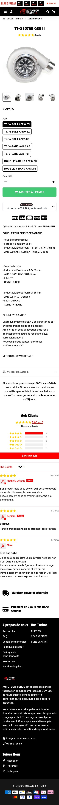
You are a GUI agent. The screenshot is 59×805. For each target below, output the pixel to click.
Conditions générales (14, 641)
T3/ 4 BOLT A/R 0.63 (17, 124)
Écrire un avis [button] (29, 455)
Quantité (7, 175)
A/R (5, 118)
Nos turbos (9, 661)
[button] (26, 35)
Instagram (12, 770)
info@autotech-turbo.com (21, 738)
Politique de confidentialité (11, 654)
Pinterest (11, 765)
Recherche (9, 631)
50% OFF (52, 3)
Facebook (12, 760)
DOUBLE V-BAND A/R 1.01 (20, 168)
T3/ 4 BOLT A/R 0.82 (17, 131)
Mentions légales (12, 666)
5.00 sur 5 (37, 422)
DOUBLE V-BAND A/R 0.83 (20, 161)
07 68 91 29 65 (14, 743)
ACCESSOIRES (39, 636)
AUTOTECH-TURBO (12, 18)
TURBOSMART (39, 641)
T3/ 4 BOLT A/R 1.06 (16, 138)
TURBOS (36, 631)
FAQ (5, 636)
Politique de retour (13, 646)
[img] (8, 475)
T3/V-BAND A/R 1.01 (16, 153)
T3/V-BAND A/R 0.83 (17, 146)
